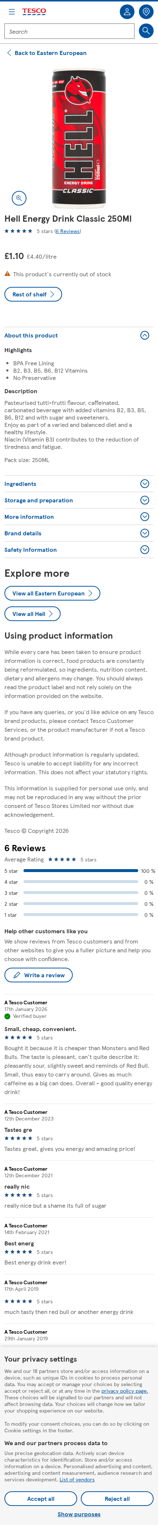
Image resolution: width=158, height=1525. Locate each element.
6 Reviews (68, 231)
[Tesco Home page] (34, 11)
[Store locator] (146, 11)
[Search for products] (146, 30)
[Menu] (11, 11)
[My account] (127, 11)
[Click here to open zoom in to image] (19, 198)
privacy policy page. (124, 1390)
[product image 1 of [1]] (79, 138)
